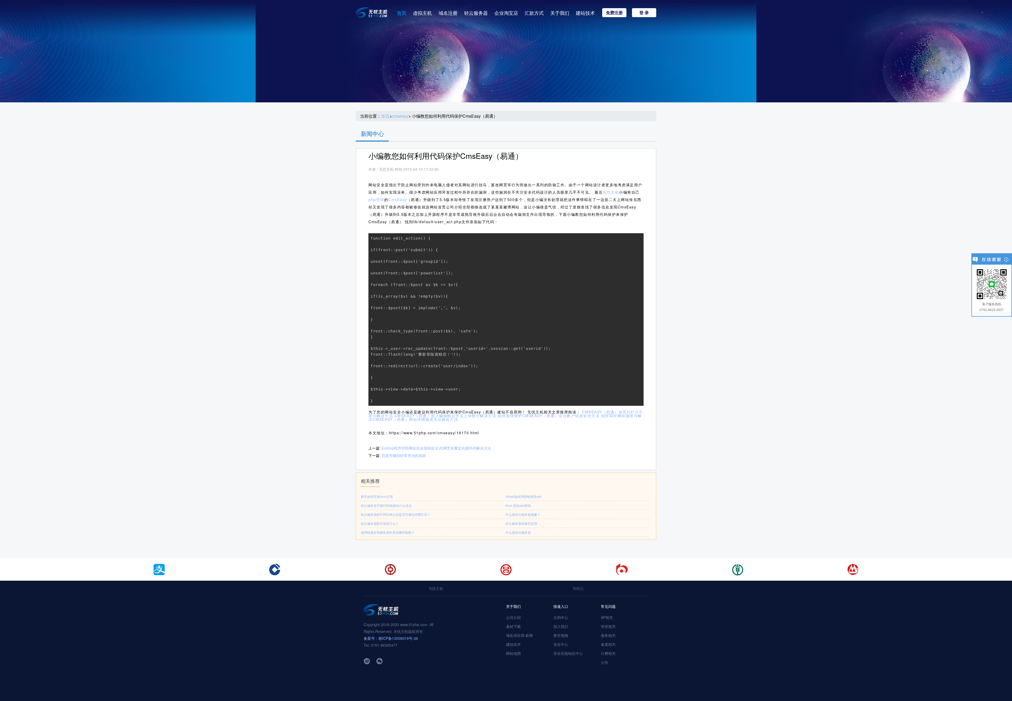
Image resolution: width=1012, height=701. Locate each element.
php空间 (376, 199)
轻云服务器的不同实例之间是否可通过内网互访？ (395, 514)
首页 (401, 12)
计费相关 (608, 653)
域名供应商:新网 (519, 635)
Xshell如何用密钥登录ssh (523, 496)
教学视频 (560, 635)
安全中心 (560, 644)
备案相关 (608, 644)
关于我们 (559, 12)
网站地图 (513, 653)
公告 (604, 662)
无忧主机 (611, 192)
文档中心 (560, 617)
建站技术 (585, 12)
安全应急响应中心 (568, 653)
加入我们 (560, 626)
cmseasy (400, 116)
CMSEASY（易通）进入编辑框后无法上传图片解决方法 (446, 415)
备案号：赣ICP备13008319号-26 (391, 638)
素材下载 (513, 626)
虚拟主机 (422, 12)
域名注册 (448, 12)
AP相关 (607, 617)
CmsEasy (397, 199)
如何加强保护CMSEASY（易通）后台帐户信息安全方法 (549, 415)
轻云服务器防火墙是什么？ (380, 523)
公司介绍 (513, 617)
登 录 (644, 12)
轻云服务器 (476, 12)
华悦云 (578, 588)
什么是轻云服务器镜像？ (522, 514)
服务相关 (608, 635)
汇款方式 (534, 12)
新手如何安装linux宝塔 (377, 496)
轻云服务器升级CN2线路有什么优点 (386, 505)
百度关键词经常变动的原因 (404, 455)
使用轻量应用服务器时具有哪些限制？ (388, 532)
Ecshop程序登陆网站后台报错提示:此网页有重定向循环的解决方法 (436, 448)
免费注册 (614, 12)
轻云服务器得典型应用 (521, 523)
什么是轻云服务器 (518, 532)
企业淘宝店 (506, 12)
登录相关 (608, 626)
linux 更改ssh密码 (518, 505)
